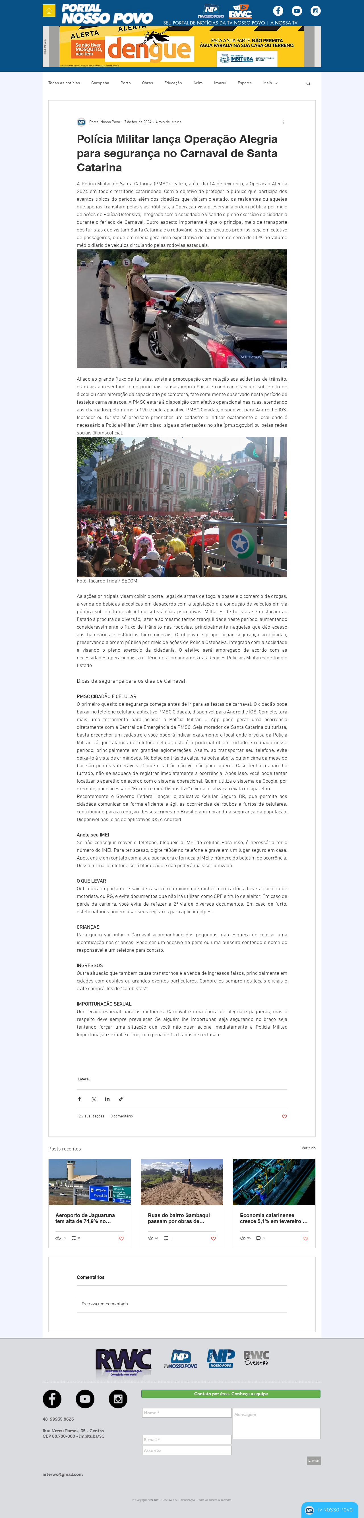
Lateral (84, 1079)
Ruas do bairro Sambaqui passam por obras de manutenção (179, 1218)
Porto (126, 83)
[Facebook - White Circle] (278, 11)
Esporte (245, 83)
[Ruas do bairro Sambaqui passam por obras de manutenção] (182, 1182)
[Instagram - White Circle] (316, 11)
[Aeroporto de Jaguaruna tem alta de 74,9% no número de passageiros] (90, 1182)
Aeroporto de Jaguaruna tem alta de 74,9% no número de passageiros (85, 1218)
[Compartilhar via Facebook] (79, 1098)
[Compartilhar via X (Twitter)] (93, 1098)
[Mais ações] (283, 122)
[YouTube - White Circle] (297, 11)
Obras (147, 83)
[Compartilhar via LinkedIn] (107, 1098)
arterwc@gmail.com (63, 1474)
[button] (308, 83)
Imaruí (220, 83)
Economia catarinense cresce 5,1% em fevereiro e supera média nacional (272, 1218)
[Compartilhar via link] (121, 1098)
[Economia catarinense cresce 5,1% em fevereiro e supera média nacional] (274, 1182)
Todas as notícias (64, 83)
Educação (173, 83)
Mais (267, 83)
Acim (198, 83)
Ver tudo (309, 1148)
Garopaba (100, 83)
